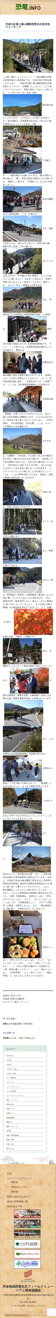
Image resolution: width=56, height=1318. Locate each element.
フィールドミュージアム (15, 1095)
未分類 (8, 1131)
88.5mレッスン (19, 1187)
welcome (9, 1056)
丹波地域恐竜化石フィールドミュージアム (31, 1315)
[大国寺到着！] (22, 651)
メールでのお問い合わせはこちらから (28, 1305)
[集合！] (22, 199)
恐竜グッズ (10, 1109)
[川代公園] (22, 440)
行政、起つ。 (11, 1144)
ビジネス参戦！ (11, 1091)
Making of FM (14, 1206)
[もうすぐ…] (22, 833)
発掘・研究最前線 (12, 1135)
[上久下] (22, 299)
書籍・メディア (11, 1126)
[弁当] (22, 923)
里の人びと (10, 1148)
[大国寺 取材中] (29, 680)
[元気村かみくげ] (22, 399)
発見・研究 (10, 1140)
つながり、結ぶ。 (12, 1069)
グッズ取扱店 (11, 1078)
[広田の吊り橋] (22, 260)
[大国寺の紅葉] (33, 621)
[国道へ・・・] (22, 800)
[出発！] (22, 228)
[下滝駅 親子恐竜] (22, 136)
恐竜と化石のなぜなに (18, 1196)
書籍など (9, 1122)
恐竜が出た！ (11, 1104)
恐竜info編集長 (17, 998)
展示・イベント (21, 1001)
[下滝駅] (22, 105)
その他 (8, 1060)
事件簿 (14, 1191)
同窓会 (14, 1182)
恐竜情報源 (10, 1118)
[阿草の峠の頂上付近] (22, 550)
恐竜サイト (10, 1113)
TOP (9, 1173)
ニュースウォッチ (12, 1087)
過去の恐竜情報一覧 (17, 1201)
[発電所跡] (27, 328)
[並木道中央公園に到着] (31, 859)
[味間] (22, 580)
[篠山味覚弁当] (22, 947)
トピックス (10, 1082)
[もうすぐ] (22, 739)
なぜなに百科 (11, 1073)
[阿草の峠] (22, 492)
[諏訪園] (22, 768)
